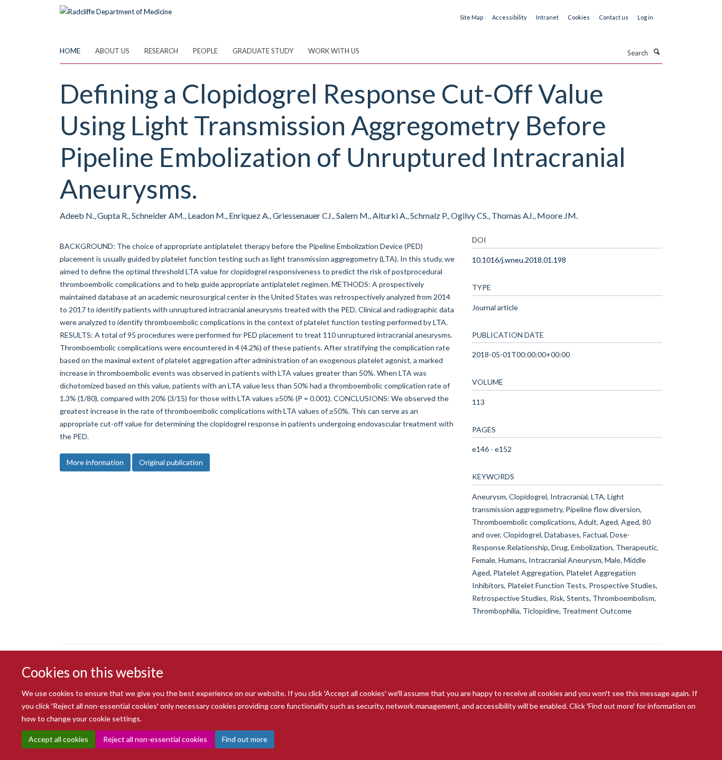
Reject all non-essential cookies (155, 739)
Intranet (547, 17)
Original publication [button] (171, 462)
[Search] (656, 52)
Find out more (244, 739)
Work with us (333, 51)
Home (70, 51)
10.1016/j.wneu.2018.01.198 (519, 259)
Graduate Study (263, 51)
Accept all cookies (58, 739)
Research (161, 51)
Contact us (613, 17)
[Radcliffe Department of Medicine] (116, 8)
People (205, 51)
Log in (645, 17)
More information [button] (95, 462)
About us (112, 51)
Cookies (579, 17)
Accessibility (509, 17)
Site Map (471, 17)
